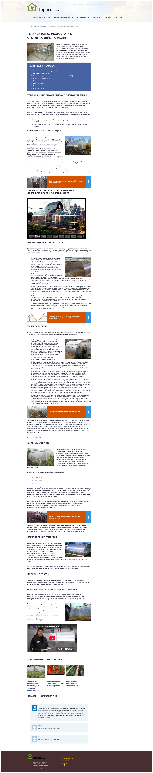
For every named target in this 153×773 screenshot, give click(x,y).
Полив (82, 21)
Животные (97, 17)
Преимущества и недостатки (40, 78)
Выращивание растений (41, 17)
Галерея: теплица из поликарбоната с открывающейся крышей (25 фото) (53, 76)
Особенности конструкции (40, 73)
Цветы (38, 21)
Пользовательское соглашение (77, 4)
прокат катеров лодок (35, 437)
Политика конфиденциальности (95, 4)
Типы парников (36, 81)
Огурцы (39, 28)
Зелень (39, 32)
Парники (108, 17)
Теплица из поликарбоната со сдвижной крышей (46, 71)
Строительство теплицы (63, 17)
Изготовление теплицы (39, 86)
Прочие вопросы (83, 17)
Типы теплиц (62, 21)
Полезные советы (37, 88)
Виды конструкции (37, 83)
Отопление (84, 24)
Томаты (39, 24)
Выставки (118, 17)
